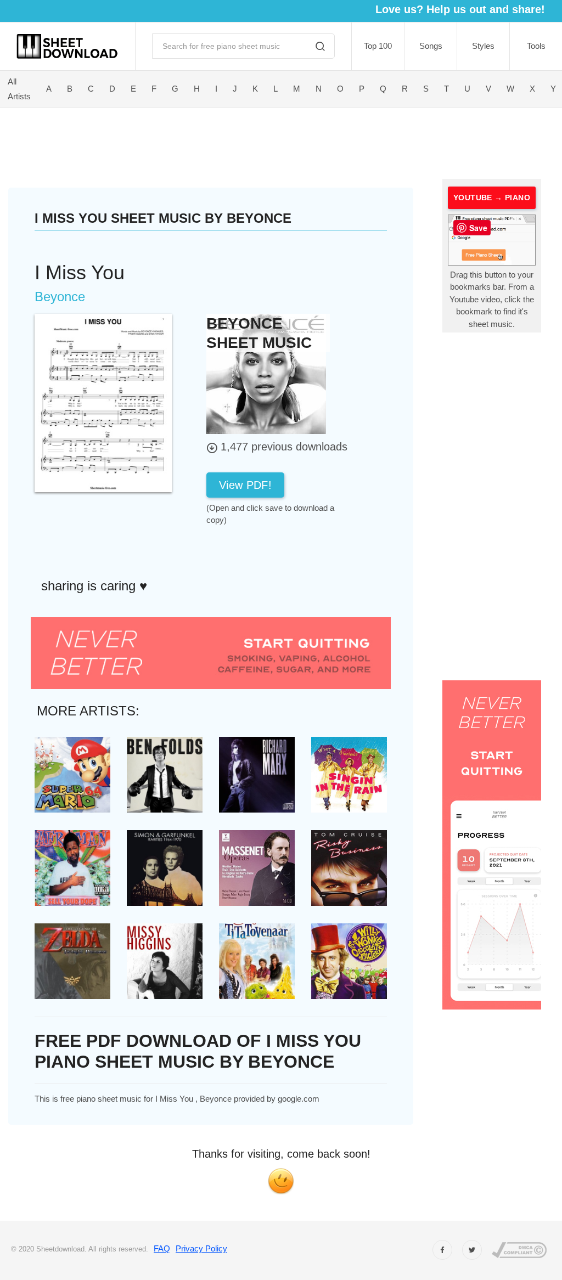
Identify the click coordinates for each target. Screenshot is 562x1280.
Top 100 (378, 45)
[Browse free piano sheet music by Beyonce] (266, 373)
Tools (536, 45)
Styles (483, 45)
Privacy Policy (201, 1248)
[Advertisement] (234, 141)
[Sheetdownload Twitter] (472, 1250)
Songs (430, 45)
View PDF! (245, 485)
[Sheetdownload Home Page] (67, 46)
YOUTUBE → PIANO (491, 197)
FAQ (162, 1248)
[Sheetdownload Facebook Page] (442, 1250)
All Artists (19, 89)
